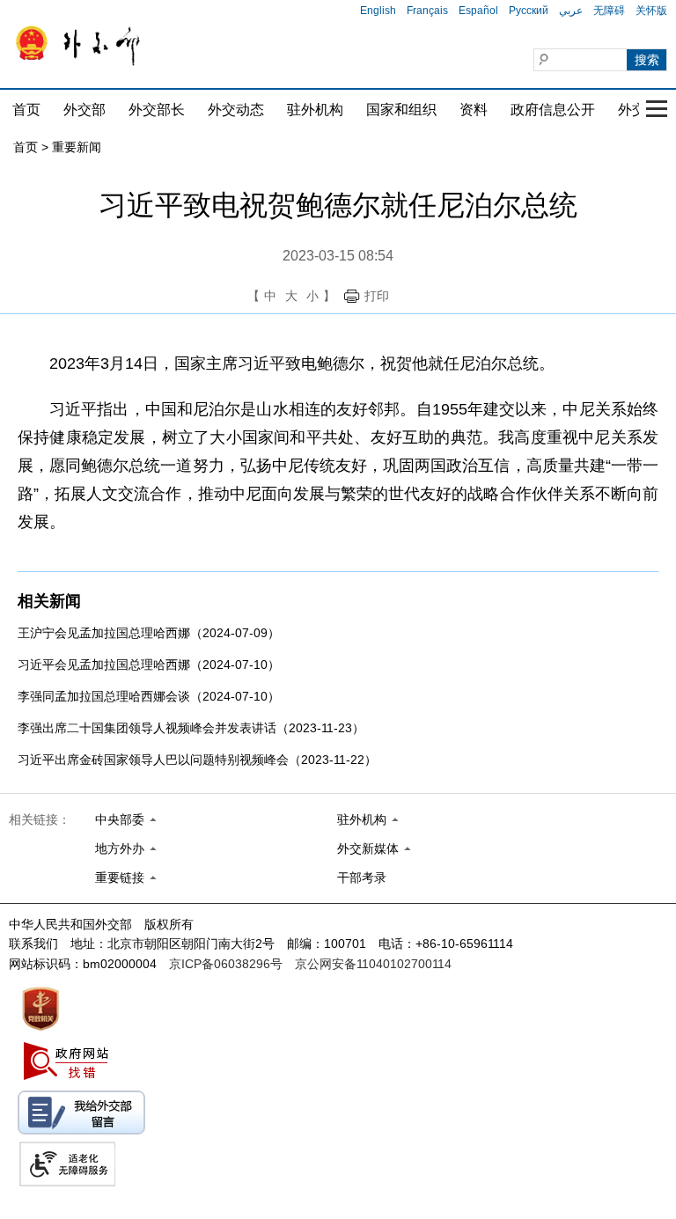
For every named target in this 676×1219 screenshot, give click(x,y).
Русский (528, 10)
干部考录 (361, 877)
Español (478, 10)
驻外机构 (315, 109)
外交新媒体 (368, 848)
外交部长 (157, 109)
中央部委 (119, 819)
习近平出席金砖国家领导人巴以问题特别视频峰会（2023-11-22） (197, 760)
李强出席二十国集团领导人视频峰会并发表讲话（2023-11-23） (191, 728)
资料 (473, 109)
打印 (376, 296)
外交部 (84, 109)
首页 (26, 109)
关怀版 (651, 10)
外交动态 (236, 109)
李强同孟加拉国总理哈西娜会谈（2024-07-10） (149, 696)
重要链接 (119, 877)
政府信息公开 (553, 109)
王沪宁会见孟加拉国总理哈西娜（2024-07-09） (149, 633)
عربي (571, 10)
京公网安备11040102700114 (373, 964)
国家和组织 (401, 109)
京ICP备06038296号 (226, 964)
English (378, 10)
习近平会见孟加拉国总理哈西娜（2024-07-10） (149, 664)
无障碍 (609, 10)
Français (427, 10)
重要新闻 (76, 147)
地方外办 (119, 848)
